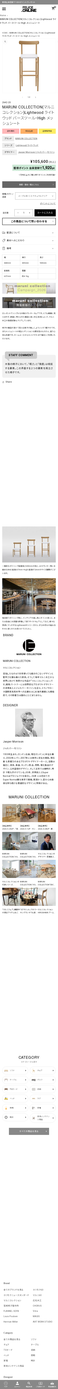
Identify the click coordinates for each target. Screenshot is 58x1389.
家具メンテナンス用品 (14, 1366)
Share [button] (9, 382)
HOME (5, 33)
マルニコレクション (12, 1300)
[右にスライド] (35, 97)
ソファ (33, 1339)
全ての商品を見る (12, 1339)
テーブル (35, 1344)
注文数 (5, 213)
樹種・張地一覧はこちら (29, 185)
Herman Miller (11, 1322)
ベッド (6, 1355)
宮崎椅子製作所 (11, 1306)
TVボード (8, 1350)
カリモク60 (38, 1290)
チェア (6, 1344)
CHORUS (37, 1306)
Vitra (35, 1311)
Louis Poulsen (11, 1316)
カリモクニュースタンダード (16, 1295)
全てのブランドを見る (13, 1290)
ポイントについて (48, 203)
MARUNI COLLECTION (26, 138)
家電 (6, 1360)
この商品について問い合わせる (29, 221)
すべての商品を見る (29, 1131)
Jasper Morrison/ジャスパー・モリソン (36, 152)
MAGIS (36, 1316)
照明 (33, 1355)
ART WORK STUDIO (42, 1322)
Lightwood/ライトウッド (27, 145)
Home (3, 15)
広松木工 (37, 1300)
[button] (29, 233)
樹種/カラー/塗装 (7, 195)
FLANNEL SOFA (11, 1311)
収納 (33, 1350)
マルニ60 (37, 1295)
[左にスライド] (22, 97)
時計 (33, 1360)
